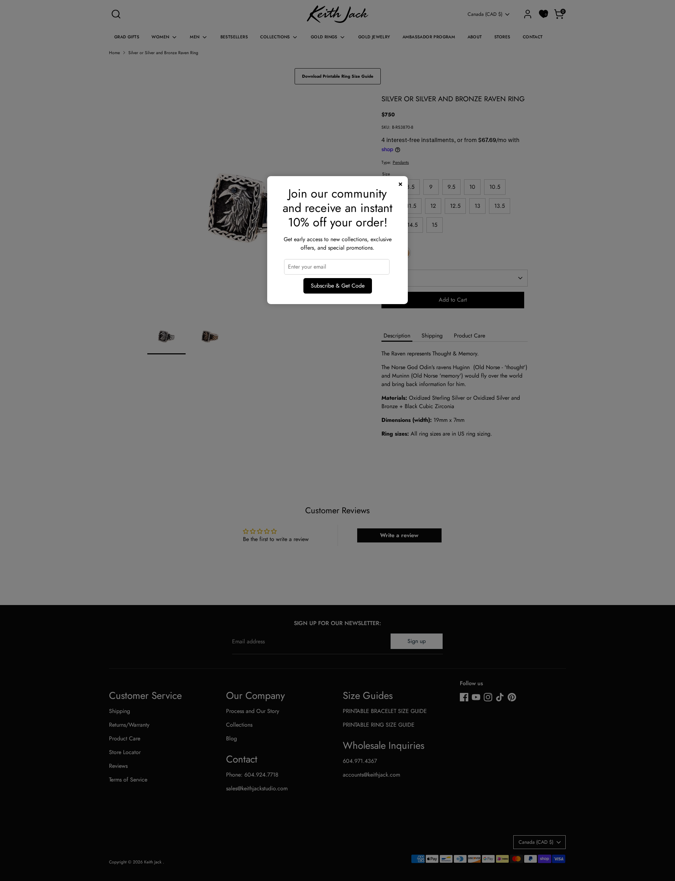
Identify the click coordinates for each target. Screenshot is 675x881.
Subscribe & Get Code (338, 286)
